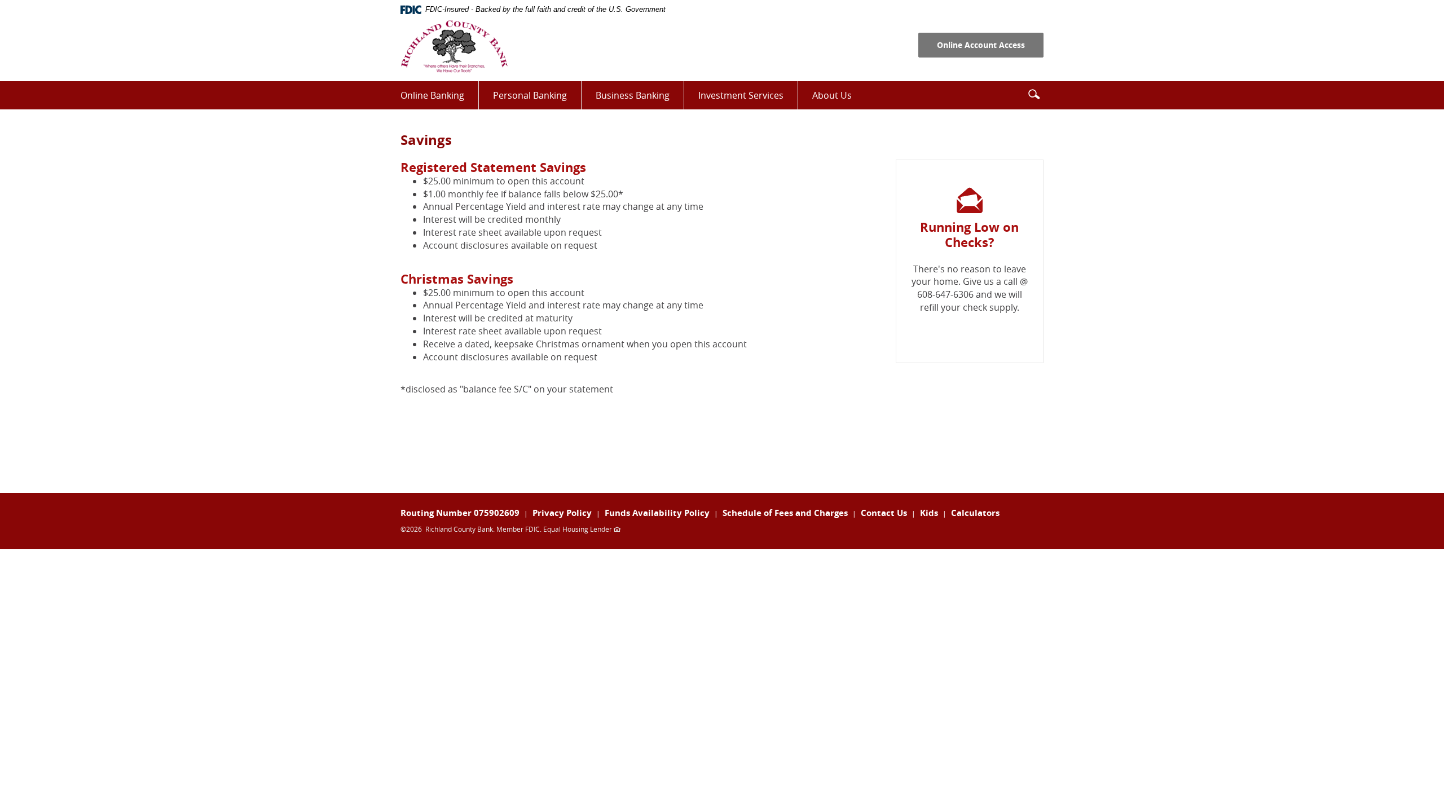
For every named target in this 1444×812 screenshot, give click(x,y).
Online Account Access (981, 44)
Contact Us (884, 513)
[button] (1034, 94)
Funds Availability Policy (657, 513)
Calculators (975, 513)
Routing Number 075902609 (460, 513)
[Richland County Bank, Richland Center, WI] (454, 46)
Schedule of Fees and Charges (785, 513)
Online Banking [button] (432, 95)
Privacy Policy (562, 513)
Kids (929, 513)
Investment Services (748, 99)
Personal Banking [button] (530, 95)
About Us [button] (832, 95)
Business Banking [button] (633, 95)
